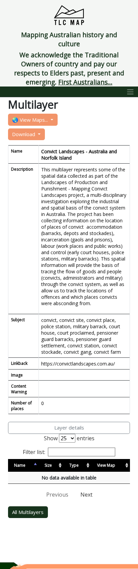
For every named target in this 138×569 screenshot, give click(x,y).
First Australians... (85, 82)
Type (74, 465)
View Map (106, 465)
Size (48, 465)
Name (19, 465)
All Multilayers (28, 512)
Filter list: (34, 452)
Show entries (69, 438)
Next (86, 494)
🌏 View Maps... (30, 119)
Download (24, 134)
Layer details (69, 427)
